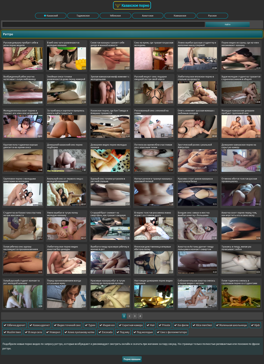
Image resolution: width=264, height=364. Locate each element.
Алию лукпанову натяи (80, 332)
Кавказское (180, 15)
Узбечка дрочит (16, 325)
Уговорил (54, 332)
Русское (212, 15)
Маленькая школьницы (233, 325)
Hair (152, 325)
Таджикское (83, 15)
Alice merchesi (204, 325)
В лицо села (35, 332)
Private (166, 325)
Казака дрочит (41, 325)
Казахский (52, 15)
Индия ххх (108, 325)
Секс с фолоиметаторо (173, 332)
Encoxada (106, 332)
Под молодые (144, 332)
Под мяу (124, 332)
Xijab (257, 325)
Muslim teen (14, 332)
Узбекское (115, 15)
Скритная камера (132, 325)
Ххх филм (183, 325)
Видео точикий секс (69, 325)
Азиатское (147, 15)
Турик (91, 325)
